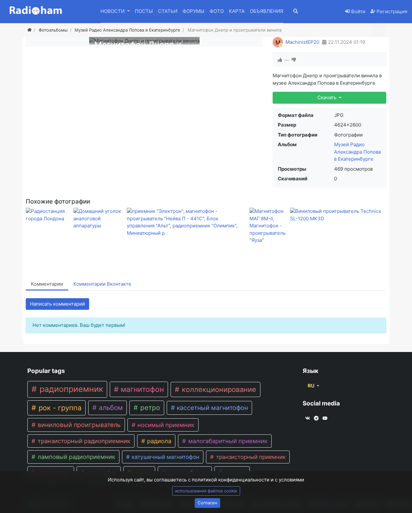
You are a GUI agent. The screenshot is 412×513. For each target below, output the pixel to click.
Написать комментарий (57, 304)
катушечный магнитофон (164, 456)
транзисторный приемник (250, 456)
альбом (110, 408)
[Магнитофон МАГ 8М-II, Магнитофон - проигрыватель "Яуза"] (268, 226)
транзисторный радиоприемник (83, 440)
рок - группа (59, 408)
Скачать (327, 97)
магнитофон (141, 389)
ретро (149, 408)
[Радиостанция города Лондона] (48, 215)
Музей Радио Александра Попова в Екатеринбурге (357, 151)
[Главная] (29, 30)
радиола (158, 440)
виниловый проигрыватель (78, 425)
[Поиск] (300, 11)
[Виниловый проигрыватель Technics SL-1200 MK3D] (338, 215)
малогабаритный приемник (227, 440)
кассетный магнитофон (211, 408)
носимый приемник (165, 424)
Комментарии (47, 284)
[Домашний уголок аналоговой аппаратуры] (98, 219)
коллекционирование (218, 389)
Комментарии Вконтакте (102, 284)
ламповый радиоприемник (75, 456)
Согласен (207, 502)
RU (311, 386)
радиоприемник (70, 389)
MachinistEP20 (302, 42)
